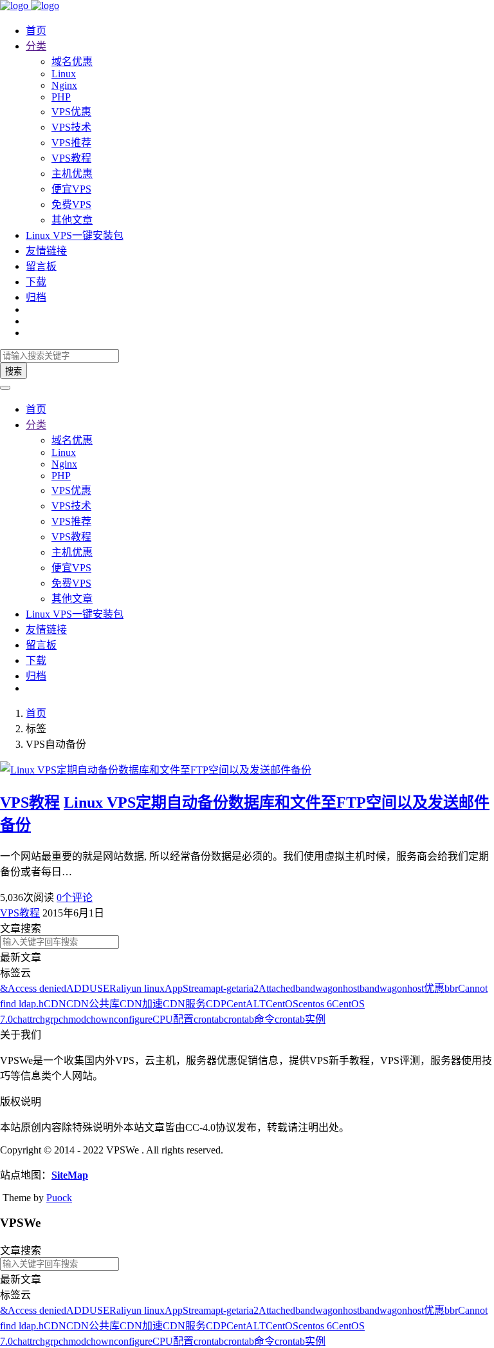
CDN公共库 (93, 1003)
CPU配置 (173, 1019)
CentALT (246, 1003)
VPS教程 (71, 158)
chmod (72, 1019)
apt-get (225, 988)
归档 (36, 297)
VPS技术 (71, 127)
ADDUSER (91, 988)
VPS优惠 (71, 111)
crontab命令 (249, 1019)
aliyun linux (140, 988)
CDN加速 (141, 1003)
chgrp (47, 1019)
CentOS (282, 1003)
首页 (36, 30)
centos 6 (315, 1003)
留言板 (41, 266)
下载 (36, 281)
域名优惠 (72, 61)
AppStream (188, 988)
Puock (59, 1197)
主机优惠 (72, 173)
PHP (61, 96)
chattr (24, 1019)
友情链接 (46, 250)
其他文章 (72, 219)
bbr (451, 988)
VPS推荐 (71, 142)
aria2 (249, 988)
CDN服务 (184, 1003)
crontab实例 (300, 1019)
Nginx (64, 85)
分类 (36, 46)
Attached (277, 988)
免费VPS (71, 204)
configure (133, 1019)
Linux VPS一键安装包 (75, 235)
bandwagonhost (327, 988)
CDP (216, 1003)
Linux (63, 73)
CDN (55, 1003)
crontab (209, 1019)
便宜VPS (71, 189)
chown (100, 1019)
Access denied (37, 988)
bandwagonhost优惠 (402, 988)
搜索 (13, 371)
